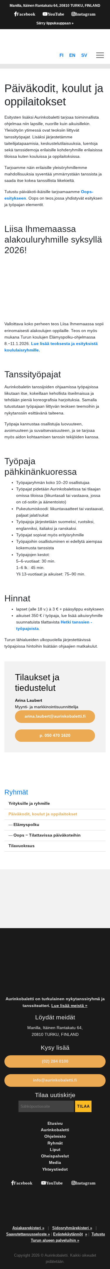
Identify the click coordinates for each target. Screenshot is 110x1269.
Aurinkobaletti (55, 1130)
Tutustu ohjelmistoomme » (35, 899)
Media (55, 1162)
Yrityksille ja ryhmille (29, 803)
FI (61, 55)
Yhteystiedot (55, 1169)
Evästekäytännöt (68, 1234)
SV (84, 55)
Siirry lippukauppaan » (55, 23)
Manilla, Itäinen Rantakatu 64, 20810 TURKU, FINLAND (55, 6)
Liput (55, 1149)
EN (72, 55)
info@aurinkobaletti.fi (55, 1080)
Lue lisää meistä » (69, 1005)
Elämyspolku (26, 824)
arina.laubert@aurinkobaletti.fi (55, 716)
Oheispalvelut (55, 1156)
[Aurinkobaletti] (55, 38)
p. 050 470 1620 (55, 735)
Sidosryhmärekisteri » (72, 1228)
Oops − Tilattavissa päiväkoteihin (47, 835)
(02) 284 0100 (55, 1061)
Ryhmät (16, 792)
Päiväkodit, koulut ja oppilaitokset (43, 814)
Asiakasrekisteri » (28, 1228)
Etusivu (55, 1123)
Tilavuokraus (22, 846)
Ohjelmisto (55, 1136)
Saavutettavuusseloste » (28, 1234)
